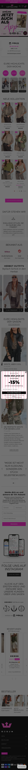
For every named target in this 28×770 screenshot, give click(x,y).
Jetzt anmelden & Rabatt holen (14, 392)
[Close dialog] (26, 372)
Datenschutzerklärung (18, 397)
